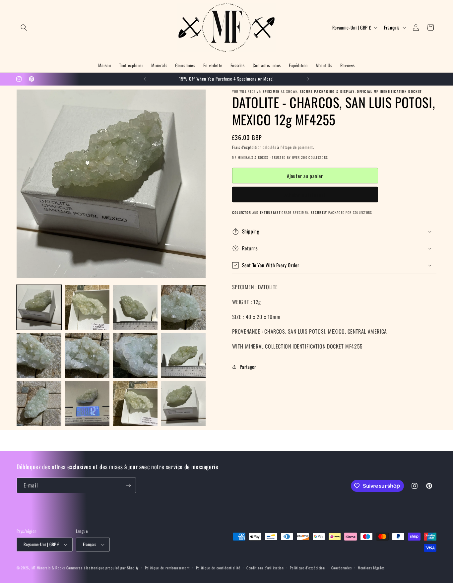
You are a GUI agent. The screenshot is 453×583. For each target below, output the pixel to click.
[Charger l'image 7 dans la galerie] (135, 355)
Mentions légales (371, 567)
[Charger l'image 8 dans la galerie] (183, 355)
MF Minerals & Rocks (48, 567)
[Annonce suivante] (308, 79)
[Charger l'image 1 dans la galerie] (39, 307)
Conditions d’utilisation (265, 567)
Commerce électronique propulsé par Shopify (102, 567)
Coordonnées (341, 567)
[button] (24, 27)
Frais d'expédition (247, 147)
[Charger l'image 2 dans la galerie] (87, 307)
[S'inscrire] (128, 485)
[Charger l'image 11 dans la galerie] (135, 403)
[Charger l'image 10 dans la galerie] (87, 403)
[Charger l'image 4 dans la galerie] (183, 307)
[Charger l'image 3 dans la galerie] (135, 307)
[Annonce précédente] (145, 79)
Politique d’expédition (307, 567)
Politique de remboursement (167, 567)
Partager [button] (248, 366)
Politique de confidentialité (218, 567)
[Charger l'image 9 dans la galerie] (39, 403)
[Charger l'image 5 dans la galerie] (39, 355)
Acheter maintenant (305, 194)
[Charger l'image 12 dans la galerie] (183, 403)
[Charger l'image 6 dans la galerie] (87, 355)
